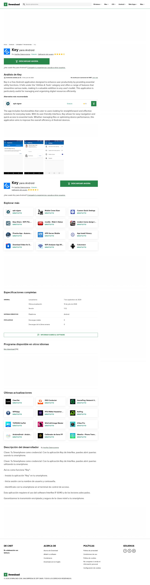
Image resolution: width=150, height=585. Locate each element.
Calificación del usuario (46, 54)
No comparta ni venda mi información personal (91, 563)
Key (23, 49)
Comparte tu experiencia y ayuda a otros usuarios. (46, 68)
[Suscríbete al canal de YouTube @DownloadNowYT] (134, 551)
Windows (96, 4)
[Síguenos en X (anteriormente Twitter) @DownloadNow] (129, 551)
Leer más (95, 77)
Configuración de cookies (92, 568)
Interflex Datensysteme (51, 448)
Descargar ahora (28, 61)
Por (21, 54)
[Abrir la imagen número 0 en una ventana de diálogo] (13, 157)
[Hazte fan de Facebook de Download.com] (125, 551)
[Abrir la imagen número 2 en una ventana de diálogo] (54, 157)
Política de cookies (89, 558)
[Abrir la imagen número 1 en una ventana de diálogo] (33, 157)
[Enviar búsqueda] (24, 4)
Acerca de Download (51, 551)
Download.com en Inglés (52, 562)
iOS (113, 4)
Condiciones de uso (90, 554)
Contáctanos (48, 558)
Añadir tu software (50, 554)
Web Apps (132, 4)
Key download (9, 349)
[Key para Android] (7, 51)
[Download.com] (12, 4)
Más (141, 4)
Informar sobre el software (53, 335)
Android (121, 4)
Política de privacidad (90, 551)
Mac (105, 4)
